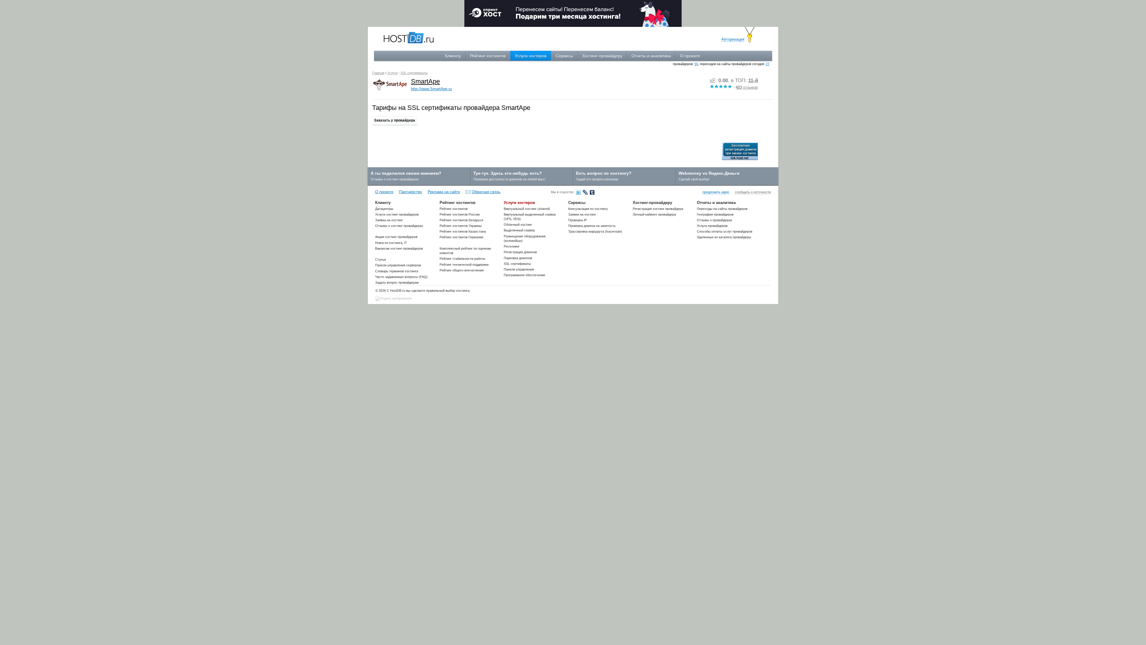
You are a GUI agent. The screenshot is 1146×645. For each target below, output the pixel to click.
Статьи (380, 259)
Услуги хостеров (530, 55)
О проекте (690, 55)
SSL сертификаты (517, 263)
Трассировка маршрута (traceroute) (595, 231)
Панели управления (519, 269)
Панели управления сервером (398, 265)
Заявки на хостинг (582, 214)
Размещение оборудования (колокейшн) (525, 238)
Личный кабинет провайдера (654, 214)
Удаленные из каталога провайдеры (724, 237)
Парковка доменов (518, 258)
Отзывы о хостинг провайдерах (399, 226)
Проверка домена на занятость (592, 226)
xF (712, 80)
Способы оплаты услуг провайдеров (724, 231)
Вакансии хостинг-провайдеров (399, 248)
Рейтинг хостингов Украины (461, 226)
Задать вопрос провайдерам (397, 282)
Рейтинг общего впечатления (462, 270)
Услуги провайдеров (712, 226)
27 (767, 64)
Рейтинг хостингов (488, 55)
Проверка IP (577, 220)
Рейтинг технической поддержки (464, 264)
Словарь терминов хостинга (396, 271)
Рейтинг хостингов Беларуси (461, 220)
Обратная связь (486, 192)
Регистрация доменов (520, 252)
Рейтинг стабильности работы (462, 258)
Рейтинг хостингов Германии (461, 237)
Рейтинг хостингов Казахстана (463, 231)
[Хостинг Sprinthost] (573, 13)
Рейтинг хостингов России (460, 214)
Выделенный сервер (519, 230)
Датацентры (384, 209)
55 (696, 64)
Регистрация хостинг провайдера (658, 209)
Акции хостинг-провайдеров (396, 237)
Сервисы (564, 55)
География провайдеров (715, 214)
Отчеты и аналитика (651, 55)
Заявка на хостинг (389, 220)
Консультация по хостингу (588, 209)
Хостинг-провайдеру (602, 55)
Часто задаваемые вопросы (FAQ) (401, 277)
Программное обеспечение (524, 275)
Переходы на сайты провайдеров (722, 209)
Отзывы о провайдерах (714, 220)
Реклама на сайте (444, 192)
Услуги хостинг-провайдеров (397, 214)
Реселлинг (512, 246)
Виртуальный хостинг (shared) (527, 209)
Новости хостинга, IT (391, 243)
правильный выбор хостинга (447, 290)
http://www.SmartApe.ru (431, 89)
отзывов (747, 87)
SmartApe (425, 81)
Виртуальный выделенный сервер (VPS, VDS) (530, 217)
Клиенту (453, 55)
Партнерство (410, 192)
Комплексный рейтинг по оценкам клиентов (465, 251)
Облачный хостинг (518, 224)
